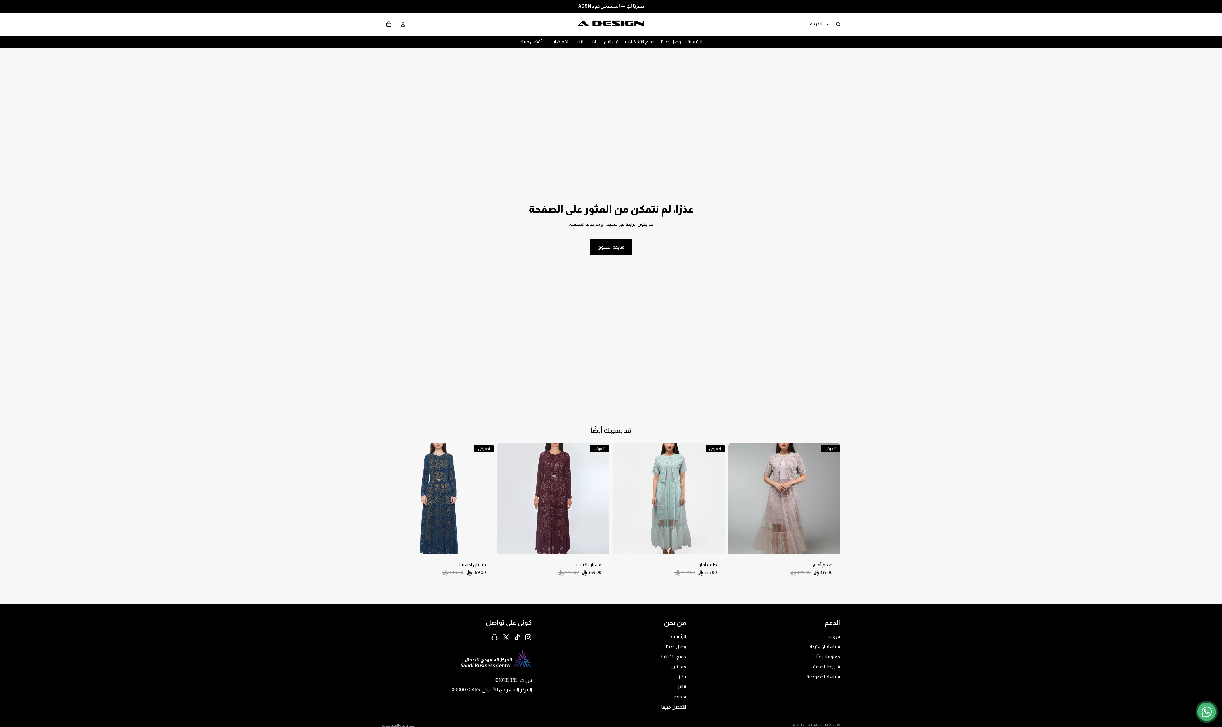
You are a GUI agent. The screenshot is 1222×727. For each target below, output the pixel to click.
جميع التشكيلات (671, 656)
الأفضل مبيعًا (673, 707)
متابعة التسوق (611, 247)
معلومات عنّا (828, 656)
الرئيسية (678, 636)
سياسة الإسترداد (824, 646)
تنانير (682, 686)
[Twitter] (506, 637)
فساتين (678, 666)
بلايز (682, 676)
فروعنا (834, 636)
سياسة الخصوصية (823, 676)
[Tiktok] (517, 637)
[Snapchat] (494, 637)
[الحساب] (403, 24)
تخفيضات (677, 696)
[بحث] (838, 24)
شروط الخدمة (826, 666)
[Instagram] (528, 637)
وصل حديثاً (676, 646)
